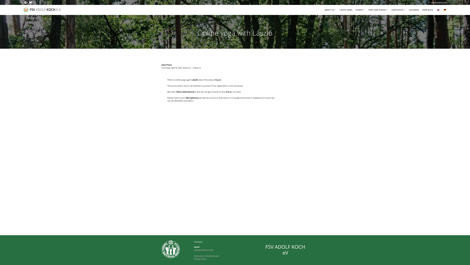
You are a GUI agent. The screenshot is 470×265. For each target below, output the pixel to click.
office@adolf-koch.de (438, 2)
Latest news (346, 10)
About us (329, 10)
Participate (397, 10)
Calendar (414, 10)
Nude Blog (427, 10)
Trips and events (377, 10)
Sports (359, 10)
